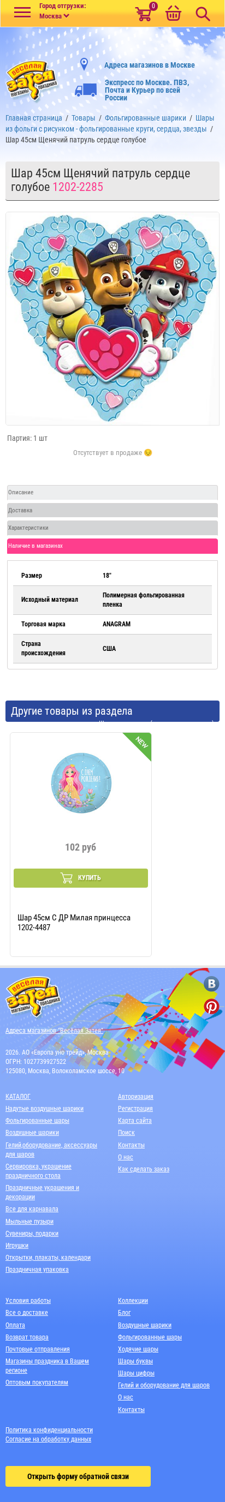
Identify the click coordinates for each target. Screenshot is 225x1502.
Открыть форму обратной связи (78, 1476)
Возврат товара (27, 1337)
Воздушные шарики (32, 1132)
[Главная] (32, 79)
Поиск (126, 1132)
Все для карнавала (31, 1209)
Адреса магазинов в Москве (149, 65)
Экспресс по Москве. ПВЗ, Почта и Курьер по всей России (147, 90)
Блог (124, 1313)
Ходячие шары (138, 1349)
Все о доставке (26, 1313)
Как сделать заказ (143, 1169)
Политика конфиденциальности (49, 1430)
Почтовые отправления (37, 1349)
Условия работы (28, 1300)
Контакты (131, 1145)
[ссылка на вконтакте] (212, 984)
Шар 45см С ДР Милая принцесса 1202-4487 (74, 922)
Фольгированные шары (37, 1120)
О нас (125, 1157)
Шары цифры (136, 1373)
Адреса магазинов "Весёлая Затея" (54, 1030)
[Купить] (112, 459)
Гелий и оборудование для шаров (164, 1385)
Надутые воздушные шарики (44, 1108)
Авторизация (135, 1096)
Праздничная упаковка (37, 1269)
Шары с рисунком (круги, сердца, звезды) (156, 723)
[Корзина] (173, 14)
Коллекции (133, 1300)
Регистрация (135, 1108)
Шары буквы (135, 1361)
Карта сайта (135, 1120)
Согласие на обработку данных (48, 1439)
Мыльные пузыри (29, 1221)
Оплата (15, 1325)
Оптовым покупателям (36, 1382)
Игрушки (16, 1245)
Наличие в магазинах (35, 545)
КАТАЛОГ (18, 1096)
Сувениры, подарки (31, 1233)
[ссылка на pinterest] (212, 1006)
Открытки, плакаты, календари (48, 1257)
